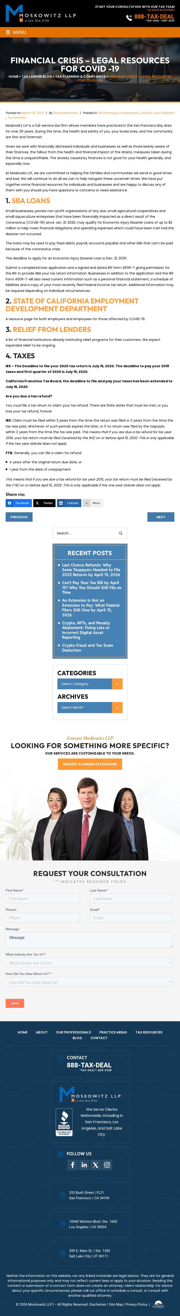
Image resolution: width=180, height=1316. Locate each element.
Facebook (72, 1165)
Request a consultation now (90, 764)
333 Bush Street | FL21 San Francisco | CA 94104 (89, 1195)
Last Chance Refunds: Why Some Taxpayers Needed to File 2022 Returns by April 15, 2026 (91, 570)
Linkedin (84, 1165)
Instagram (107, 1165)
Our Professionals (73, 1032)
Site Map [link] (116, 1304)
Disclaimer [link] (97, 1304)
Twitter (95, 1165)
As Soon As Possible (161, 10)
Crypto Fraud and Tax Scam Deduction (87, 648)
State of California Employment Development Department (72, 304)
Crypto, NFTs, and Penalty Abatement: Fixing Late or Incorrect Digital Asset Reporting (86, 630)
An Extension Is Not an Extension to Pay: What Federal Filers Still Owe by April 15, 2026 (91, 607)
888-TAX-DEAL (154, 16)
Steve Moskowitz (65, 113)
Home (22, 1032)
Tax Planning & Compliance (118, 113)
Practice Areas (113, 1032)
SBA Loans (31, 200)
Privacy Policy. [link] (137, 1304)
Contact (98, 1038)
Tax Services (16, 117)
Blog (77, 1038)
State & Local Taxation (157, 113)
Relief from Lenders (52, 329)
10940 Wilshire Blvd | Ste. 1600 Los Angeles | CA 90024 (93, 1224)
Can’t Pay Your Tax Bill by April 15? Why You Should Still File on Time (92, 587)
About (42, 1032)
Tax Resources (148, 1032)
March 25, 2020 (32, 113)
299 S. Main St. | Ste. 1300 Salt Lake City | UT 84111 (89, 1253)
